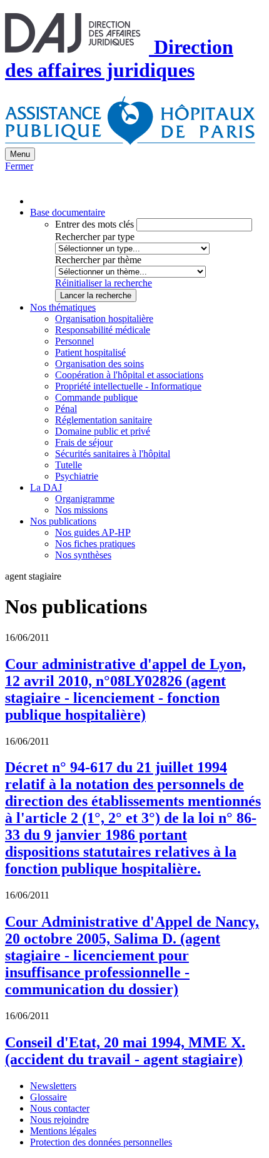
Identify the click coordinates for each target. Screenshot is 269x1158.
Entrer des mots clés (94, 224)
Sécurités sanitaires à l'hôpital (112, 453)
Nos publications (63, 521)
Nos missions (81, 510)
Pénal (66, 408)
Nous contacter (59, 1108)
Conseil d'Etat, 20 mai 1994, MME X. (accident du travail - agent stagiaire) (125, 1050)
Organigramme (84, 498)
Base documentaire (67, 212)
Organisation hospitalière (104, 318)
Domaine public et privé (102, 431)
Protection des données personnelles (101, 1142)
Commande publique (96, 397)
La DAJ (46, 487)
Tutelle (68, 465)
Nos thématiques (63, 307)
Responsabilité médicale (102, 330)
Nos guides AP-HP (93, 532)
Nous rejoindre (59, 1119)
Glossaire (48, 1097)
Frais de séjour (84, 442)
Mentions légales (63, 1130)
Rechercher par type (94, 236)
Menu (20, 154)
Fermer (19, 166)
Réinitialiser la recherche (103, 283)
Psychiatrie (76, 476)
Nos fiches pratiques (95, 543)
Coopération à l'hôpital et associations (129, 375)
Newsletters (53, 1085)
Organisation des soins (99, 363)
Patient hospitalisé (90, 352)
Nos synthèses (83, 555)
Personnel (74, 341)
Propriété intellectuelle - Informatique (128, 386)
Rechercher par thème (98, 259)
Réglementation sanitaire (103, 420)
